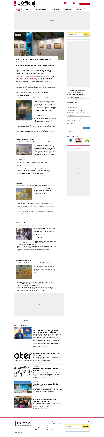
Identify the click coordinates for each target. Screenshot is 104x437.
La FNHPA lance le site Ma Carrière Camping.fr (45, 369)
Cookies (49, 427)
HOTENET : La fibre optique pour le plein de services (47, 354)
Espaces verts (71, 107)
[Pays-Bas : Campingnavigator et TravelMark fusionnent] (23, 402)
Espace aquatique (72, 102)
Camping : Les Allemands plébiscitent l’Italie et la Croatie (46, 385)
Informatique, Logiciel (73, 115)
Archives (78, 9)
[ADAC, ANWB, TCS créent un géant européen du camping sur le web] (23, 333)
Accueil (16, 31)
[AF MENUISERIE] (78, 140)
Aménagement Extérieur (74, 92)
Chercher (86, 128)
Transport (70, 123)
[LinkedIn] (86, 9)
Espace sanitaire (71, 105)
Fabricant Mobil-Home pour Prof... (76, 112)
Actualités (19, 9)
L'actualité (21, 31)
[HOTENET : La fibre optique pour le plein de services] (23, 356)
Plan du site (50, 429)
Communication (71, 100)
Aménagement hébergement (75, 94)
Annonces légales (55, 9)
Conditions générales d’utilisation (54, 423)
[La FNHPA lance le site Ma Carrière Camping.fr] (23, 371)
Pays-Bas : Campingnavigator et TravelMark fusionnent (44, 400)
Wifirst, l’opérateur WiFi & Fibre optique (26, 78)
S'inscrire (86, 34)
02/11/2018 (21, 61)
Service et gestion (72, 120)
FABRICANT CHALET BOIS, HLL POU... (76, 110)
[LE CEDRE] (87, 140)
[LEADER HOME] (70, 140)
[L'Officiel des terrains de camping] (25, 4)
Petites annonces (40, 9)
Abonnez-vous (84, 4)
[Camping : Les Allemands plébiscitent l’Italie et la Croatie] (23, 387)
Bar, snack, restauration (74, 97)
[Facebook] (84, 9)
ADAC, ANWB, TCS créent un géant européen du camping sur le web (45, 331)
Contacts (49, 425)
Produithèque (68, 9)
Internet (27, 31)
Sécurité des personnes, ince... (75, 118)
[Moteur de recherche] (88, 9)
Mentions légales (51, 421)
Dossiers (28, 9)
